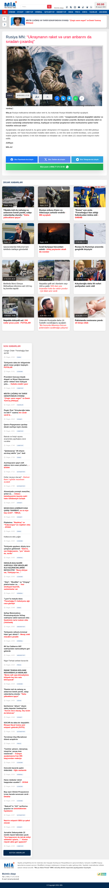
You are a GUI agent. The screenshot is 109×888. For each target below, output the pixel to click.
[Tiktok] (83, 7)
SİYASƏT (20, 12)
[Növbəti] (4, 24)
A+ (37, 97)
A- (48, 97)
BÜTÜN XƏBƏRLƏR (17, 853)
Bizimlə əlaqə (59, 8)
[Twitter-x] (70, 7)
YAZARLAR (93, 12)
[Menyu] (5, 12)
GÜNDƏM (12, 12)
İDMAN (70, 12)
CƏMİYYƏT (29, 12)
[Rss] (91, 7)
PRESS (77, 12)
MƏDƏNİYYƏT (61, 12)
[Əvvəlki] (4, 19)
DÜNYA (84, 12)
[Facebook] (66, 7)
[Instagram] (75, 7)
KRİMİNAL (38, 12)
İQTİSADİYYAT (49, 12)
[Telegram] (87, 7)
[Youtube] (79, 7)
